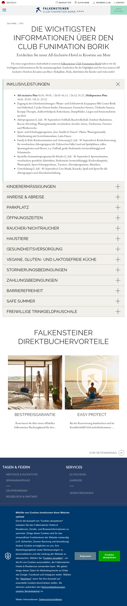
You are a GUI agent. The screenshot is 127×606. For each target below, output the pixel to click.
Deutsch (11, 3)
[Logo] (61, 10)
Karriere (76, 480)
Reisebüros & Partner (21, 496)
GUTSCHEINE (78, 474)
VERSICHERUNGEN (81, 493)
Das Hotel (11, 23)
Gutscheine (83, 3)
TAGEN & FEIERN (16, 467)
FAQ (21, 23)
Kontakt (120, 3)
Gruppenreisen (17, 490)
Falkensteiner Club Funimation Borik (81, 63)
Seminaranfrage (18, 480)
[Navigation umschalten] (3, 10)
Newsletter (65, 3)
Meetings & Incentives (22, 474)
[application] (63, 556)
